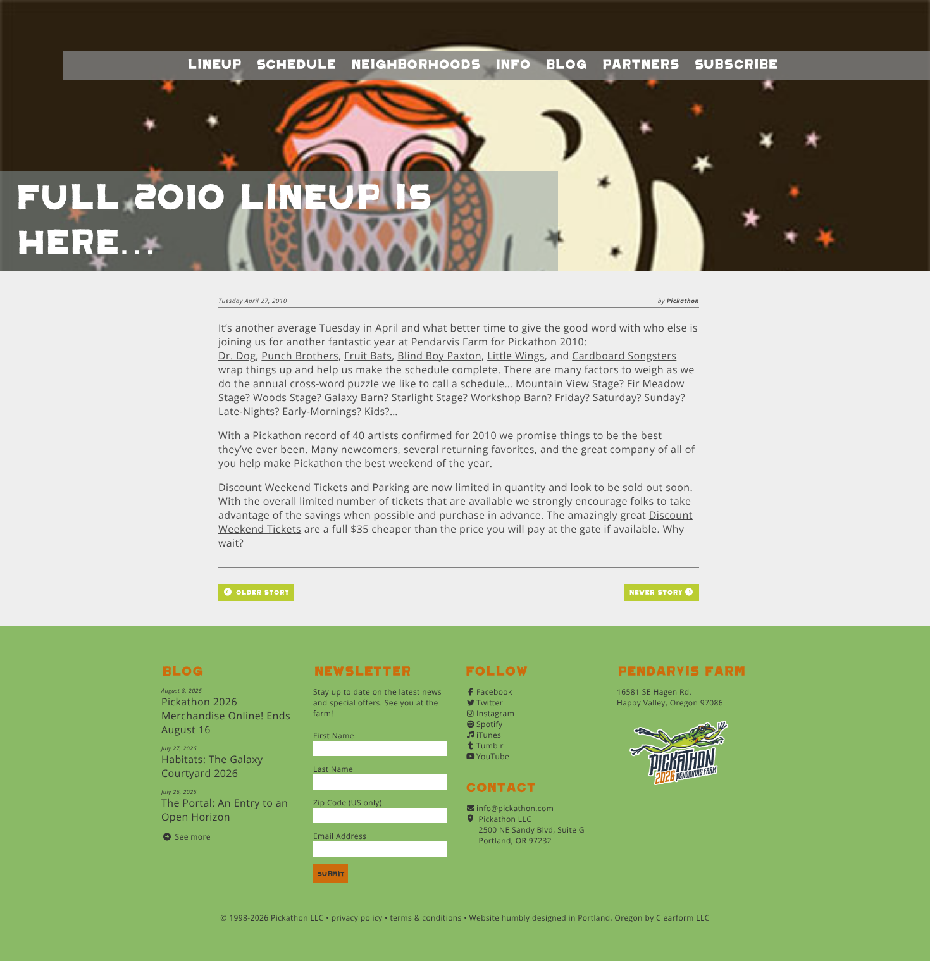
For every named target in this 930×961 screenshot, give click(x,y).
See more (193, 836)
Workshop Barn (509, 397)
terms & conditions (425, 917)
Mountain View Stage (567, 383)
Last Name (333, 769)
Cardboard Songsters (624, 356)
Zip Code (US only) (347, 802)
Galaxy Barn (354, 397)
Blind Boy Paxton (439, 356)
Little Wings (516, 356)
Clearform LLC (683, 917)
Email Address (339, 836)
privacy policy (357, 917)
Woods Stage (285, 397)
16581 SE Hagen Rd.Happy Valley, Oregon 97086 (670, 697)
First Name (333, 735)
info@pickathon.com (515, 808)
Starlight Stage (427, 397)
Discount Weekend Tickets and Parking (313, 487)
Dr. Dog (237, 356)
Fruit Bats (368, 356)
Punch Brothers (299, 356)
